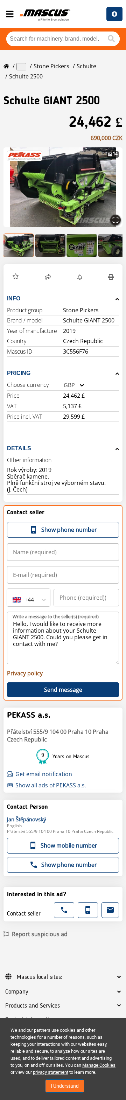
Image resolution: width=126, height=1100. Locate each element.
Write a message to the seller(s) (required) (56, 616)
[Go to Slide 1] (19, 245)
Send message (63, 690)
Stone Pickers (51, 66)
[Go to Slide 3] (81, 245)
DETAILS (19, 448)
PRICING (18, 373)
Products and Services (32, 1006)
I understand (65, 1086)
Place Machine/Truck (114, 14)
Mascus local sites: (39, 977)
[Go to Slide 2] (50, 245)
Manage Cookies (98, 1065)
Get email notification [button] (43, 774)
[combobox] (63, 385)
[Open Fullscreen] (115, 220)
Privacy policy (25, 673)
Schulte (86, 66)
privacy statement (50, 1072)
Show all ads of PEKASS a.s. (50, 785)
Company (16, 992)
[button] (63, 187)
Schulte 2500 (26, 76)
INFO (13, 298)
